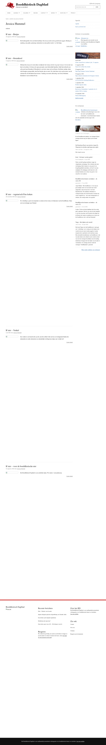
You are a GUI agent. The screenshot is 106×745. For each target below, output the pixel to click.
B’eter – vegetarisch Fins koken (19, 194)
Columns (72, 631)
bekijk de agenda (79, 98)
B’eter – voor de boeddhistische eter (21, 466)
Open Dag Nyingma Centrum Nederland (84, 71)
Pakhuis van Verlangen (82, 133)
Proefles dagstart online (80, 84)
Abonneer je (84, 38)
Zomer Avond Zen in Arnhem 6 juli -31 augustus (87, 62)
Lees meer (69, 46)
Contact (72, 624)
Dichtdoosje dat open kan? (44, 621)
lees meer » (78, 119)
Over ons (72, 627)
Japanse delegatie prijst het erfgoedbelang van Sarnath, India (52, 614)
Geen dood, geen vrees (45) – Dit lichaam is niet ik (50, 624)
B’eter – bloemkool (14, 58)
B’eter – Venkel (12, 330)
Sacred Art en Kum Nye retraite (82, 67)
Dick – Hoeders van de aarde (45, 611)
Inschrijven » (84, 46)
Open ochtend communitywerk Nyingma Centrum (87, 75)
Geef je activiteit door (80, 26)
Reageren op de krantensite (76, 634)
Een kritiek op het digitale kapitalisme (47, 617)
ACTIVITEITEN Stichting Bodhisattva (84, 80)
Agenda (77, 23)
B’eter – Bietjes (12, 34)
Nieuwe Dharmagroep (80, 95)
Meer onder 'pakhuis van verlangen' (90, 250)
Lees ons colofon (74, 614)
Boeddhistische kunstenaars (89, 110)
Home (7, 18)
